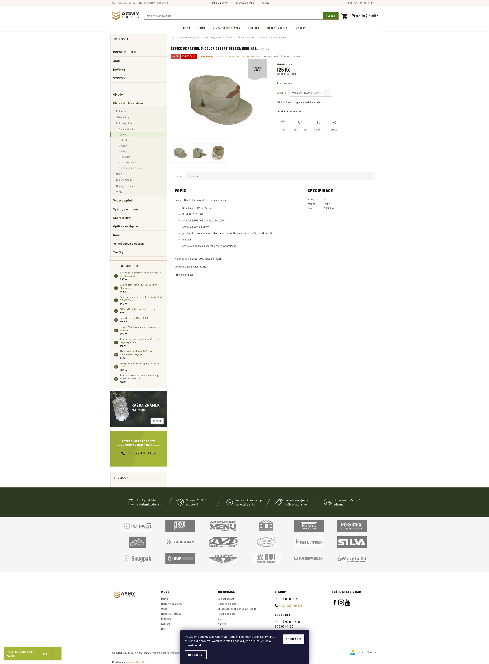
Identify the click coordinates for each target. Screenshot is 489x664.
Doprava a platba (244, 2)
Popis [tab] (178, 176)
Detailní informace (287, 111)
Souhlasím (293, 639)
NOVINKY (119, 69)
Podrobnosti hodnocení (244, 56)
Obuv (119, 173)
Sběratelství (122, 217)
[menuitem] (186, 28)
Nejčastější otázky (171, 613)
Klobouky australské (130, 167)
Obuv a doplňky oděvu (128, 103)
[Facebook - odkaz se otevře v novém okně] (335, 602)
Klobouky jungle (127, 162)
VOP (220, 618)
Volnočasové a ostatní (129, 243)
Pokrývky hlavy (124, 123)
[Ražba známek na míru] (138, 409)
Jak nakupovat (220, 2)
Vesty (119, 191)
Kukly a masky (124, 179)
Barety (122, 151)
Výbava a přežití (124, 200)
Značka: (283, 56)
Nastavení (196, 655)
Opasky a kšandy (125, 185)
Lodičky (123, 145)
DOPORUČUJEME (124, 52)
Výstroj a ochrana (125, 209)
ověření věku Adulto (136, 662)
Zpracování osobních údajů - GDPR (237, 608)
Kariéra (266, 2)
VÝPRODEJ (121, 78)
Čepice (123, 134)
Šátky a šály (122, 117)
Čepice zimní (126, 129)
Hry (163, 628)
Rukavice (121, 111)
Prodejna (166, 618)
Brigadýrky (125, 156)
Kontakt (165, 623)
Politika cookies (227, 613)
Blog (220, 628)
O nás (164, 608)
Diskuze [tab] (193, 176)
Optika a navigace (125, 226)
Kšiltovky (124, 140)
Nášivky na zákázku (171, 603)
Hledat (330, 15)
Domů (164, 598)
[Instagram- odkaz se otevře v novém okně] (341, 602)
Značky (118, 252)
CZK (351, 2)
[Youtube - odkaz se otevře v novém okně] (347, 602)
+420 (290, 605)
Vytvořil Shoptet (367, 652)
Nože (116, 235)
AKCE (117, 61)
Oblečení (119, 94)
